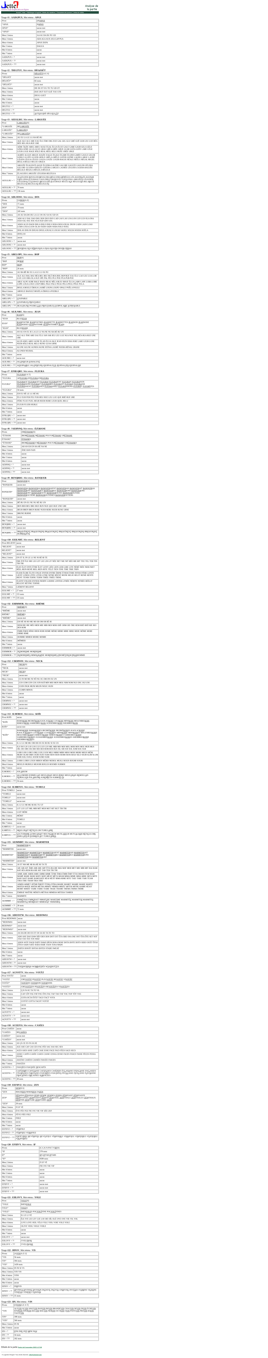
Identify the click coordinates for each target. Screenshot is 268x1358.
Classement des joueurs (64, 12)
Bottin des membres (49, 12)
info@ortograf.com (35, 1354)
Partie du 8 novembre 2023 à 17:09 (30, 1347)
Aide (23, 12)
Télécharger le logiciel (34, 12)
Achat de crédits (79, 12)
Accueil (18, 12)
